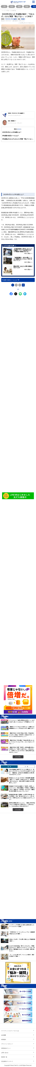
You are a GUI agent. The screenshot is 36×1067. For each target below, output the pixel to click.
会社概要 (3, 1035)
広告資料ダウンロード (7, 1061)
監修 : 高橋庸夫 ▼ (12, 120)
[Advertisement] (18, 92)
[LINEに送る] (20, 293)
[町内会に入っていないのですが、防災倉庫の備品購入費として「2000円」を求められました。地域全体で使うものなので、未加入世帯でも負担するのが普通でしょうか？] (4, 779)
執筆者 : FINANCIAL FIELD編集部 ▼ (16, 113)
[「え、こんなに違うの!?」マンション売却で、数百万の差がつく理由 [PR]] (18, 959)
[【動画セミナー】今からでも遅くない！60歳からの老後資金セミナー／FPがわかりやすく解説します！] (18, 729)
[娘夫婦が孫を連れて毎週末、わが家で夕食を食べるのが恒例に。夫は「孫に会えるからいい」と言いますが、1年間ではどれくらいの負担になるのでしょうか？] (4, 796)
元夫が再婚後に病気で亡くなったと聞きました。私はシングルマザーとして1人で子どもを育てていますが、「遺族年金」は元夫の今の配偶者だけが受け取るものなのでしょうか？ (22, 772)
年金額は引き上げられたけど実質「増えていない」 (18, 139)
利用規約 (3, 1039)
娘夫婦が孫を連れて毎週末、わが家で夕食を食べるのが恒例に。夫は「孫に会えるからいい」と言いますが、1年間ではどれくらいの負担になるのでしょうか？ (22, 797)
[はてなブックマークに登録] (24, 293)
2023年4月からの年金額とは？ (11, 132)
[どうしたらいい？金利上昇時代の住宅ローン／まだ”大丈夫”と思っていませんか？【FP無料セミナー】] (18, 723)
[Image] (18, 495)
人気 (4, 6)
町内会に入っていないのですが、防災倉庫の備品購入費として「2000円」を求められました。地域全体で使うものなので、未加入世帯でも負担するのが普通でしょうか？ (21, 780)
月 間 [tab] (26, 766)
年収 (11, 6)
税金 (26, 6)
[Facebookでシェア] (11, 293)
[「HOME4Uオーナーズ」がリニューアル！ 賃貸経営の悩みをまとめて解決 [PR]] (18, 935)
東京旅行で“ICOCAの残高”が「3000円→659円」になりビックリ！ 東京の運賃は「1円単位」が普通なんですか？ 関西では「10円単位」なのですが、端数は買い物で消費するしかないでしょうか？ (22, 789)
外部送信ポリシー (6, 1048)
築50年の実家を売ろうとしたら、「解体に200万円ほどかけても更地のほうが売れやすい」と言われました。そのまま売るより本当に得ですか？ (22, 804)
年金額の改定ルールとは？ (10, 135)
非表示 (19, 129)
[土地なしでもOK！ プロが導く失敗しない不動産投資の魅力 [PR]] (18, 942)
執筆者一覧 (4, 1056)
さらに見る (18, 756)
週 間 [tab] (9, 766)
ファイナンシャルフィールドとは (10, 1030)
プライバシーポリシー (7, 1043)
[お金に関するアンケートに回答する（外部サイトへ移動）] (18, 972)
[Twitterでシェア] (15, 293)
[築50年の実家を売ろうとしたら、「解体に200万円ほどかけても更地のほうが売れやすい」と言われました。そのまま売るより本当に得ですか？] (4, 804)
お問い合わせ (4, 1052)
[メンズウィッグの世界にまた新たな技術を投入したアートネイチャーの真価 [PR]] (18, 928)
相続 (19, 6)
